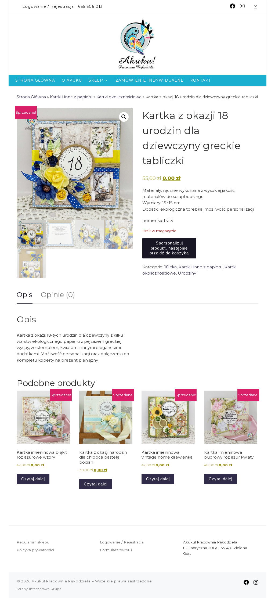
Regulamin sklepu (33, 542)
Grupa (56, 589)
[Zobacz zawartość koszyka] (255, 6)
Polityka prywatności (35, 550)
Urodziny (187, 273)
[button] (124, 117)
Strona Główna (31, 97)
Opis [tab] (24, 294)
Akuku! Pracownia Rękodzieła (61, 581)
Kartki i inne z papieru (71, 97)
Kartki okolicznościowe (119, 97)
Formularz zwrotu (116, 550)
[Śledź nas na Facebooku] (232, 6)
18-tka (170, 266)
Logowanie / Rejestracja (122, 542)
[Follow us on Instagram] (242, 6)
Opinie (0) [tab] (58, 294)
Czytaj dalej (33, 479)
